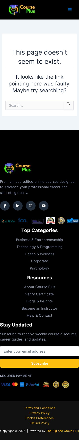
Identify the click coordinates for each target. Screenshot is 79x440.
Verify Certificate (39, 294)
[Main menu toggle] (70, 9)
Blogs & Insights (39, 301)
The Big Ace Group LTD (62, 431)
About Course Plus (39, 287)
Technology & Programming (39, 247)
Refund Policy (39, 423)
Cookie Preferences (39, 418)
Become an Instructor (39, 308)
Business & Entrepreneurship (39, 240)
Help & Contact (39, 315)
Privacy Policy (39, 413)
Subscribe (39, 363)
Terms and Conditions (39, 408)
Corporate (39, 261)
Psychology (39, 268)
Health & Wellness (39, 254)
